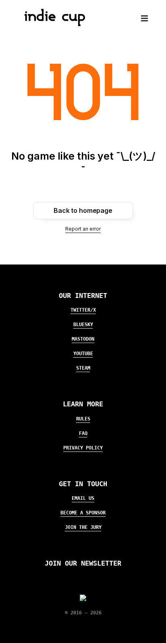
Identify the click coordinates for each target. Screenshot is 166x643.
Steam (83, 368)
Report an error (83, 229)
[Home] (51, 24)
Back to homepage (83, 210)
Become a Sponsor (83, 513)
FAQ (83, 433)
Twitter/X (83, 310)
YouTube (83, 353)
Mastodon (83, 339)
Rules (83, 419)
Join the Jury (83, 527)
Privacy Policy (83, 448)
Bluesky (83, 324)
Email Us (83, 498)
